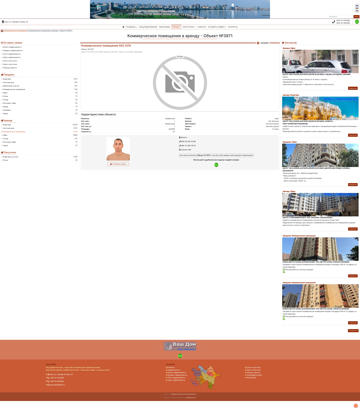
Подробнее (353, 88)
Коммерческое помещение (16, 31)
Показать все (353, 330)
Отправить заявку (119, 164)
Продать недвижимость (177, 375)
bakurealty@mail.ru (57, 385)
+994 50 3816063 (343, 23)
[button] (179, 82)
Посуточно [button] (188, 27)
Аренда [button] (175, 27)
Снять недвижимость (176, 378)
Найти (356, 17)
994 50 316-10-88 (188, 141)
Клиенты (202, 27)
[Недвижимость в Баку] (2, 31)
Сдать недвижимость (176, 380)
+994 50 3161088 (343, 20)
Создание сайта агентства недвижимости (183, 394)
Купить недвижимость (177, 372)
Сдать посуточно (254, 370)
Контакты (233, 27)
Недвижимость (174, 370)
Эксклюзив (164, 27)
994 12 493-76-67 (188, 146)
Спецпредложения (148, 27)
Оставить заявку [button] (216, 27)
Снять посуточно (254, 367)
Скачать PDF (185, 150)
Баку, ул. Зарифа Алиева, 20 (16, 22)
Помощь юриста (253, 372)
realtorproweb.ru (191, 397)
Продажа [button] (130, 27)
